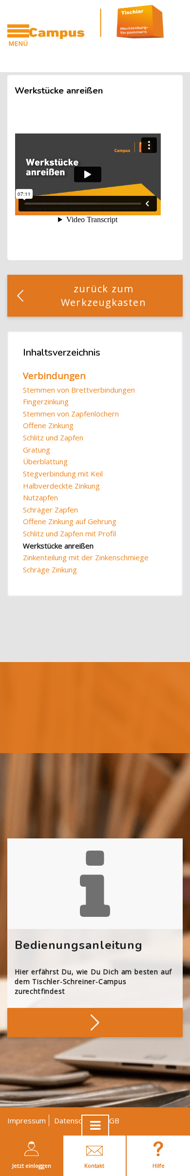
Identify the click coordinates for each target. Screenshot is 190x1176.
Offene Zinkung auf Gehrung (69, 521)
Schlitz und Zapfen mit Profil (69, 533)
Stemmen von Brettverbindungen (79, 390)
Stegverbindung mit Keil (63, 473)
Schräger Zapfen (50, 509)
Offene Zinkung (48, 425)
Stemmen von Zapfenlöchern (71, 413)
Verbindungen (54, 375)
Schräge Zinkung (50, 569)
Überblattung (45, 461)
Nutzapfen (40, 497)
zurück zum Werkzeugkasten (103, 295)
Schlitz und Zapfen (53, 437)
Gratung (36, 450)
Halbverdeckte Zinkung (61, 486)
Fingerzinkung (46, 401)
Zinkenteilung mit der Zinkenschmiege (86, 557)
